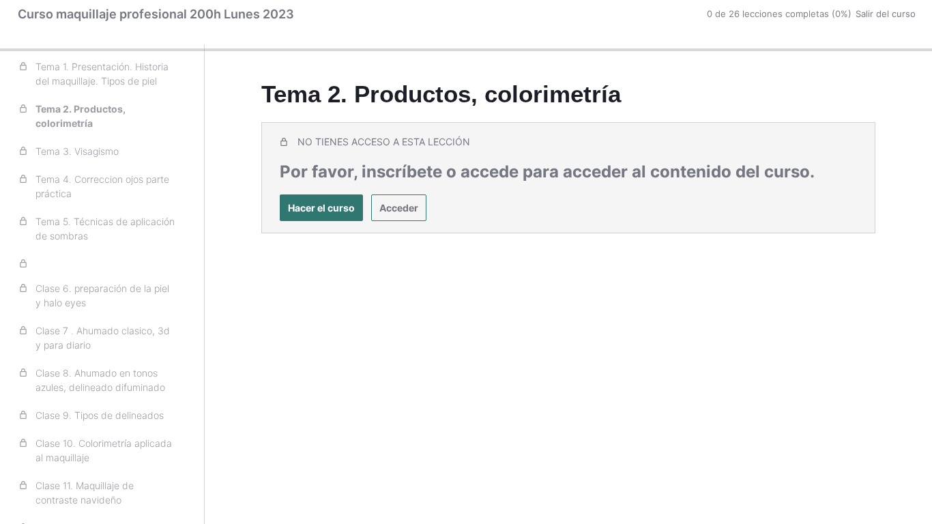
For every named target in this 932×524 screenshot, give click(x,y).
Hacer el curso (321, 208)
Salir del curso (886, 13)
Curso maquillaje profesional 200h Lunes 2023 (156, 14)
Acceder (398, 208)
